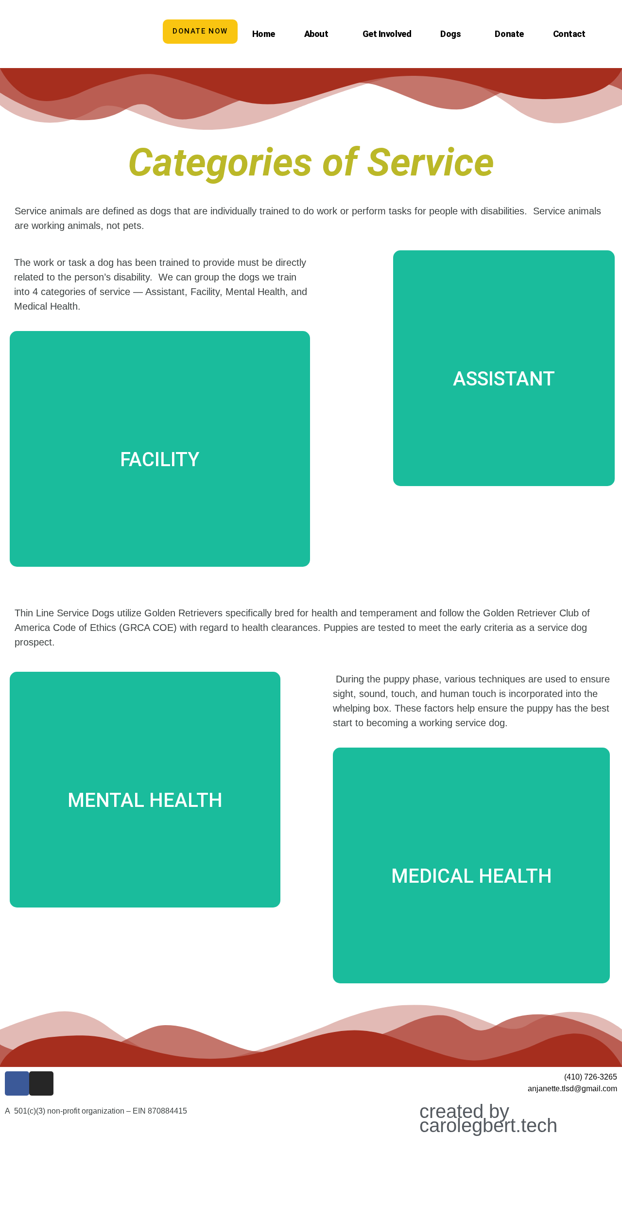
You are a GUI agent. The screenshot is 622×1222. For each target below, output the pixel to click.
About (316, 34)
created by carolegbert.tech (488, 1118)
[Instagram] (41, 1083)
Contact (569, 34)
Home (263, 34)
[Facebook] (17, 1083)
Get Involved (387, 34)
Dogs (450, 34)
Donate (509, 34)
